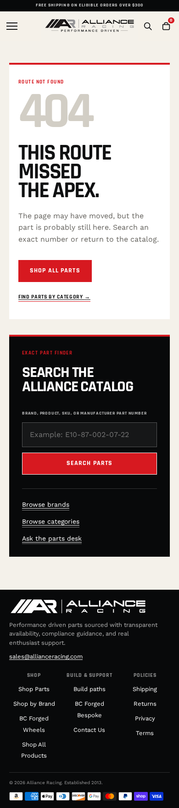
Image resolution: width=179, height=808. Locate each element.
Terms (145, 733)
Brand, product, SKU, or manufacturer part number (84, 413)
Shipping (145, 689)
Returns (145, 703)
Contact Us (89, 729)
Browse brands (45, 504)
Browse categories (50, 521)
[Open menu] (13, 26)
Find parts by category (54, 296)
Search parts (89, 463)
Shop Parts (34, 689)
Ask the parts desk (52, 538)
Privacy (145, 718)
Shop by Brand (34, 703)
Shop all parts (55, 270)
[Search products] (148, 26)
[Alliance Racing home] (89, 26)
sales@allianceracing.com (46, 656)
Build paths (89, 689)
